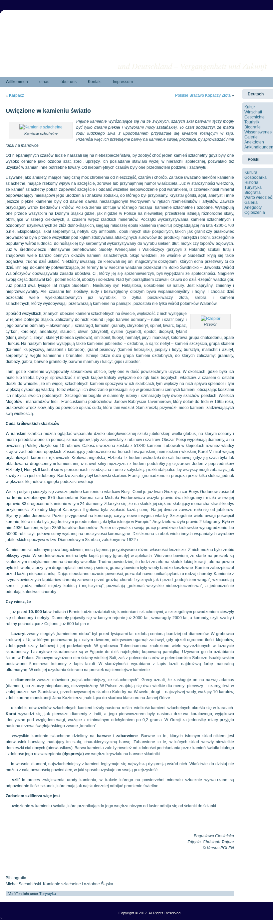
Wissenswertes (258, 132)
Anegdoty (253, 207)
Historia (251, 182)
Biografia (252, 192)
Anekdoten (254, 142)
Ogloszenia (254, 212)
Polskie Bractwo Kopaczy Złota (203, 95)
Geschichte (254, 117)
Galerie (251, 137)
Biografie (252, 127)
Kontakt (95, 81)
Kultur (249, 107)
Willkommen (17, 81)
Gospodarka (255, 177)
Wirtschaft (253, 112)
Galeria (251, 202)
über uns (69, 81)
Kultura (250, 172)
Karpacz (16, 95)
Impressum (123, 81)
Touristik (251, 122)
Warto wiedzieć (258, 197)
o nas (44, 81)
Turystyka (47, 894)
